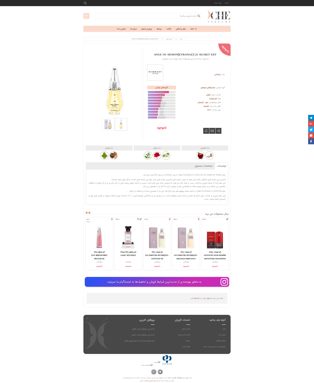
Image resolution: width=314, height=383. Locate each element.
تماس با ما (222, 334)
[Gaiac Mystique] (128, 237)
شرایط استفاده (221, 340)
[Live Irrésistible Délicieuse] (99, 237)
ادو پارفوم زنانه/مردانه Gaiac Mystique (128, 254)
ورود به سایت (217, 3)
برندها (188, 340)
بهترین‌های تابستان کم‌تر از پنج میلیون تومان (139, 340)
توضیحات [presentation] (221, 166)
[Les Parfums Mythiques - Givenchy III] (157, 237)
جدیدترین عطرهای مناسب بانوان (143, 334)
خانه (224, 329)
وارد (208, 298)
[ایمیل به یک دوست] (212, 131)
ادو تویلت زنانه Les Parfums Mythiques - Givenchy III (157, 255)
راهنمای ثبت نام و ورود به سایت (214, 346)
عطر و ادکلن (186, 329)
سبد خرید (86, 16)
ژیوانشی (217, 74)
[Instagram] (154, 372)
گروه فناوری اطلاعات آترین (148, 381)
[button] (311, 135)
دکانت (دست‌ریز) (184, 334)
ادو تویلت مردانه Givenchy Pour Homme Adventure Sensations (215, 255)
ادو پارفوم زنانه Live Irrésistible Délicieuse (99, 255)
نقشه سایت (186, 346)
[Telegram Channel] (160, 372)
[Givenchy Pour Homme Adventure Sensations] (215, 237)
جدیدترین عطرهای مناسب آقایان (143, 329)
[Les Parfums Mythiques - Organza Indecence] (186, 237)
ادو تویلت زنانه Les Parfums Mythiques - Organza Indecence (186, 255)
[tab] (221, 165)
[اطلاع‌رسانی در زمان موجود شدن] (206, 131)
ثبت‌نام (227, 3)
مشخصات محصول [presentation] (204, 166)
